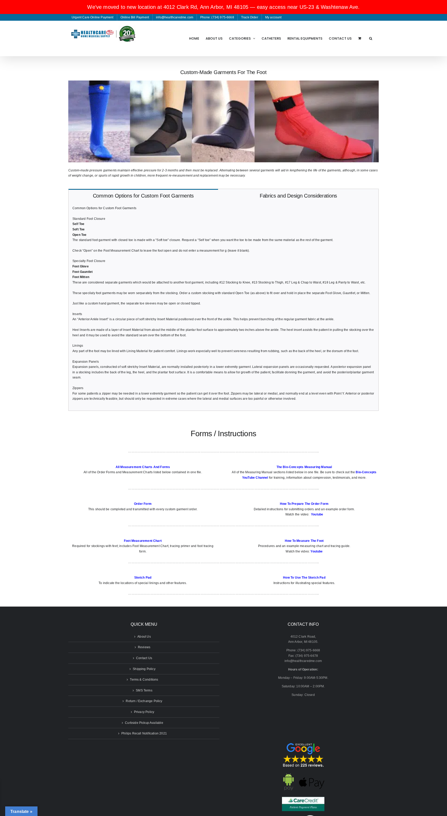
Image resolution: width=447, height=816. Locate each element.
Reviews (144, 647)
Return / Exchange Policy (144, 701)
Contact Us (144, 658)
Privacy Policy (144, 712)
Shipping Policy (144, 669)
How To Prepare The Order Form (304, 504)
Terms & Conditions (144, 679)
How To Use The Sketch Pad (304, 577)
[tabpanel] (223, 306)
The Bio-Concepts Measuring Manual (304, 467)
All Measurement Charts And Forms (143, 467)
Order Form (143, 504)
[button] (370, 38)
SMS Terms (144, 690)
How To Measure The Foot (304, 541)
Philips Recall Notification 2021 (144, 733)
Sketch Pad (143, 577)
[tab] (143, 195)
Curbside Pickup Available (144, 723)
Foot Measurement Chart (143, 541)
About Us (144, 636)
